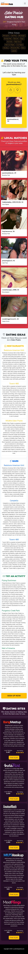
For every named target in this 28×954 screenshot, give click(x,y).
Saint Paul (13, 35)
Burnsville (9, 42)
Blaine (23, 48)
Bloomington (22, 35)
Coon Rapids (20, 45)
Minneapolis (6, 35)
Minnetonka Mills (15, 48)
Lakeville (14, 51)
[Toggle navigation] (25, 3)
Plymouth (16, 38)
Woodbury (6, 48)
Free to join (14, 757)
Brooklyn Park (7, 38)
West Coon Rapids (9, 45)
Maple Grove (17, 42)
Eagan (22, 38)
